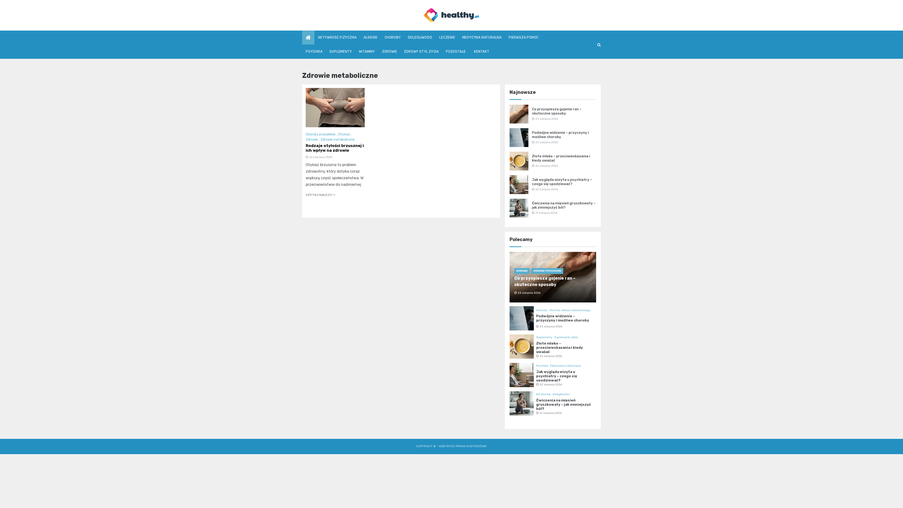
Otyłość (344, 134)
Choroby (393, 38)
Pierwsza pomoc (524, 38)
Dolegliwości (420, 38)
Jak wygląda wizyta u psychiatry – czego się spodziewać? (562, 182)
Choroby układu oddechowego (569, 310)
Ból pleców (543, 394)
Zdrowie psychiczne (547, 271)
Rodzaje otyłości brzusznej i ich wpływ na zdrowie (335, 148)
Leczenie (447, 38)
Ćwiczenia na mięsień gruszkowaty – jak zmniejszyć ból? (564, 205)
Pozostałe (456, 52)
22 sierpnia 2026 (551, 356)
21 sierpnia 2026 (551, 413)
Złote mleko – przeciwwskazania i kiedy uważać (559, 347)
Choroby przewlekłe (321, 134)
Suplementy (340, 52)
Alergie (371, 38)
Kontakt (481, 52)
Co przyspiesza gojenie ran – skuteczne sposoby (557, 111)
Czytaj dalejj (319, 195)
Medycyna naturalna (482, 38)
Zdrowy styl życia (421, 52)
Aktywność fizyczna (337, 38)
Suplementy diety (566, 337)
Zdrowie (389, 52)
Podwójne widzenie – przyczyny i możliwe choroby (560, 135)
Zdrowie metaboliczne (338, 140)
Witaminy (367, 52)
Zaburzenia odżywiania (565, 365)
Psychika (314, 52)
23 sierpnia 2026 (551, 326)
